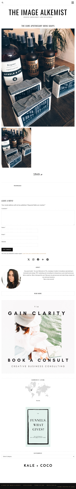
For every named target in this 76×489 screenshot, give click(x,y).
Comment (4, 208)
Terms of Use (39, 485)
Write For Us (51, 485)
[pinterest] (47, 259)
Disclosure (27, 485)
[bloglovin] (43, 259)
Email (3, 234)
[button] (73, 2)
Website (3, 241)
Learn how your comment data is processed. (34, 253)
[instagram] (33, 259)
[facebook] (38, 259)
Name (3, 227)
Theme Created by (66, 486)
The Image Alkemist (38, 12)
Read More (38, 293)
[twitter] (29, 259)
